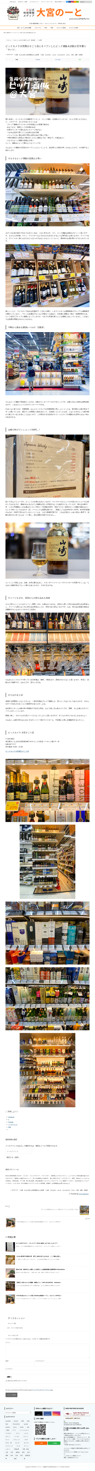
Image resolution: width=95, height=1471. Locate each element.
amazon (16, 1421)
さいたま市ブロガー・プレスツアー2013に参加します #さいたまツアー (37, 1243)
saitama (8, 1427)
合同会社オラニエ (73, 1457)
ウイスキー (48, 54)
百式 (21, 1455)
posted (26, 1424)
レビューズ (68, 1448)
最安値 (17, 1452)
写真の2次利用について (60, 1)
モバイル (26, 1443)
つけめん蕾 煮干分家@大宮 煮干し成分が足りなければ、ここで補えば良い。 (39, 1256)
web (28, 1427)
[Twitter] (67, 2)
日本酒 (80, 54)
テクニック (17, 1439)
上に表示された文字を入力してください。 (16, 1381)
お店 (42, 54)
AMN (22, 1421)
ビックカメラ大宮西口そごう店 (17, 751)
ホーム (9, 40)
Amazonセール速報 (22, 1)
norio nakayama (84, 1194)
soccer (15, 1427)
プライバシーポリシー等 (46, 1)
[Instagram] (72, 2)
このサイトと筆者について (73, 1456)
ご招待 (7, 1430)
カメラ (26, 1433)
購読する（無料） (13, 1157)
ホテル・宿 (9, 1443)
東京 (23, 1452)
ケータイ (17, 1436)
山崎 (76, 54)
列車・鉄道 (26, 1449)
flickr (7, 1424)
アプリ (14, 1430)
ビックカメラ (61, 54)
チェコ (7, 1439)
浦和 (7, 1455)
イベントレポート (24, 1430)
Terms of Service (45, 1390)
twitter (22, 1427)
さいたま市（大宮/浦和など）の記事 (29, 54)
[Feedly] (77, 2)
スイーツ (25, 1436)
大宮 (72, 54)
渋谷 (11, 1455)
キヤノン (8, 1436)
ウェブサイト (9, 1369)
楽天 (28, 1452)
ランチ (18, 1446)
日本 (12, 1452)
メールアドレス (39, 1361)
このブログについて (34, 1)
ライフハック (9, 1446)
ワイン (68, 54)
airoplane (8, 1421)
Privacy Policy (35, 1390)
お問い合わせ (13, 1)
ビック (54, 54)
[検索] (90, 2)
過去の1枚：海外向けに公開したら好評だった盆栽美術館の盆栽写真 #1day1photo (40, 1269)
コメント (7, 1342)
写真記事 (16, 1449)
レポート (8, 1449)
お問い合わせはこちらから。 (73, 1444)
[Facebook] (69, 2)
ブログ (26, 1439)
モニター (17, 1443)
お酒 (40, 40)
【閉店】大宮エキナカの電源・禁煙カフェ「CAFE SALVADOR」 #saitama (38, 1282)
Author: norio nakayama (71, 1423)
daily (28, 1421)
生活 (16, 1455)
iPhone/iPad (16, 1424)
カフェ (18, 1433)
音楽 (15, 1458)
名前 (7, 1361)
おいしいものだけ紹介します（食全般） (25, 40)
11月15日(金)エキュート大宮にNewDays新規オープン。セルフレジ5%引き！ (39, 1295)
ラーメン (26, 1446)
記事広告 (27, 1455)
